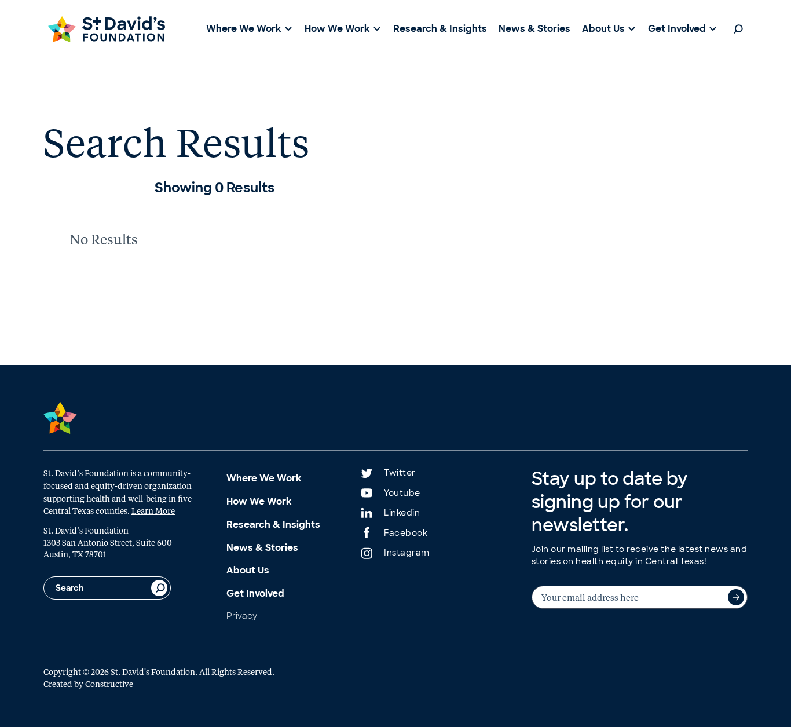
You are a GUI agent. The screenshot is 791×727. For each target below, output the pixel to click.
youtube (402, 493)
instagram (407, 552)
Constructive (109, 683)
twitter (400, 472)
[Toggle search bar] (738, 29)
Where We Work (264, 478)
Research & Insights (273, 524)
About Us (247, 570)
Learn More (153, 510)
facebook (405, 533)
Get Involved (255, 593)
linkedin (402, 512)
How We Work (259, 501)
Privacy (241, 616)
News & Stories (262, 548)
